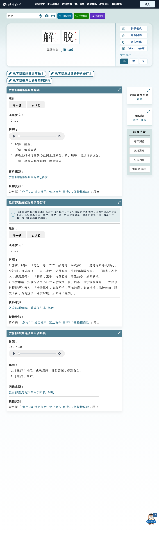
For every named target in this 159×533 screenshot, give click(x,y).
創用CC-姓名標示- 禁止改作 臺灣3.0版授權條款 (55, 191)
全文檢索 (83, 16)
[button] (79, 4)
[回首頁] (12, 4)
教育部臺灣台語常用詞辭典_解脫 (31, 392)
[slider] (37, 136)
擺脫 (135, 120)
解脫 (139, 99)
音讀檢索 (99, 16)
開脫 (144, 120)
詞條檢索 (67, 16)
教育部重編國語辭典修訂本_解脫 (31, 307)
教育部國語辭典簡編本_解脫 (28, 177)
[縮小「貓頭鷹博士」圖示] (155, 515)
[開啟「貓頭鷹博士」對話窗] (151, 519)
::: (1, 4)
